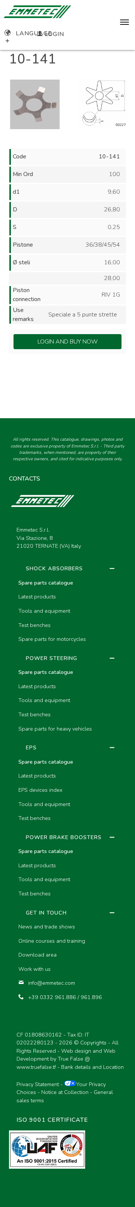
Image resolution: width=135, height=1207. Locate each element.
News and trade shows (46, 926)
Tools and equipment (44, 611)
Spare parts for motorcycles (52, 639)
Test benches (34, 625)
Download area (37, 954)
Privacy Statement (37, 1084)
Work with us (34, 969)
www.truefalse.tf (36, 1067)
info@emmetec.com (51, 983)
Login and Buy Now (68, 342)
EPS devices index (40, 790)
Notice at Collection (64, 1092)
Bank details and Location (92, 1067)
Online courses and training (51, 941)
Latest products (37, 596)
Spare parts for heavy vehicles (55, 728)
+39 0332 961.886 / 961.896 (65, 997)
